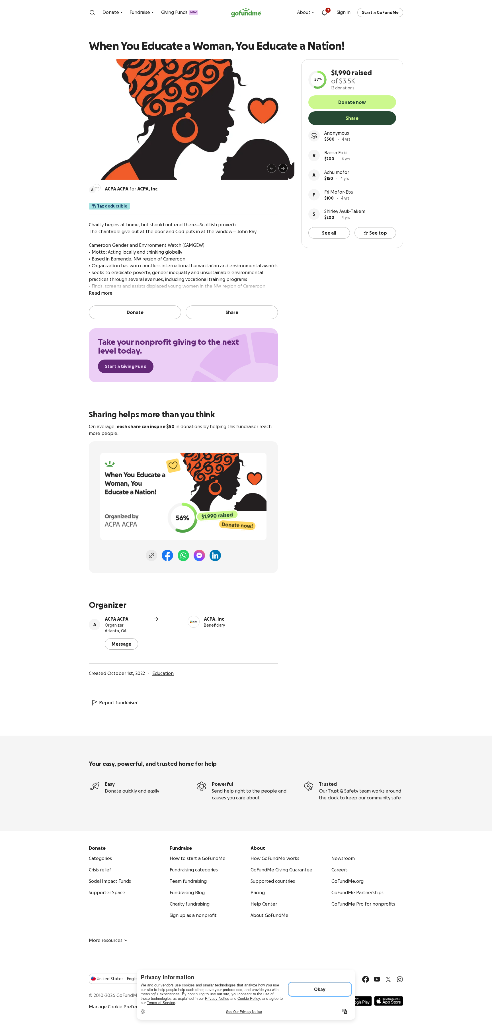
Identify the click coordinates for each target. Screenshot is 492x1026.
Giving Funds (179, 12)
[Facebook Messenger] (199, 555)
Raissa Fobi (335, 152)
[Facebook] (167, 555)
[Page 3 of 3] (108, 171)
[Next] (283, 168)
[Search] (92, 12)
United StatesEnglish (118, 978)
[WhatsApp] (183, 555)
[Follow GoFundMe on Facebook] (365, 979)
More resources (105, 940)
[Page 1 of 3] (99, 171)
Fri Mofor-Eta (338, 191)
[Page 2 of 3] (104, 171)
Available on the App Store (388, 1001)
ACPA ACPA (116, 618)
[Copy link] (151, 555)
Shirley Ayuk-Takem (344, 211)
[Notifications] (324, 12)
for (131, 188)
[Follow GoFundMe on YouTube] (377, 979)
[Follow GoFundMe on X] (388, 979)
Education (163, 673)
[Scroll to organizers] (96, 187)
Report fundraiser (118, 702)
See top (378, 232)
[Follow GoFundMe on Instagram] (399, 979)
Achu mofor (336, 172)
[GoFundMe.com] (246, 12)
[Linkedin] (215, 555)
